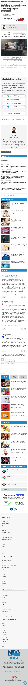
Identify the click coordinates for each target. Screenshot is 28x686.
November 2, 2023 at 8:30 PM (11, 276)
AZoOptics (4, 630)
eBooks (3, 546)
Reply (4, 297)
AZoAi (3, 646)
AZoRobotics (4, 632)
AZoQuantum (5, 639)
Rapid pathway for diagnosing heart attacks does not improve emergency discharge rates (18, 451)
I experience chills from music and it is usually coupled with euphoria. (12, 333)
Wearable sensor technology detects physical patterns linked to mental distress (18, 237)
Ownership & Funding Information (10, 616)
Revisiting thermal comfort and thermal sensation (11, 163)
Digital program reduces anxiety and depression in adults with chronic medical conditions (17, 254)
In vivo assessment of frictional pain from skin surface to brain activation (13, 183)
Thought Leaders (6, 532)
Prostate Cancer (11, 482)
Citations (4, 156)
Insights (4, 535)
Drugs (3, 544)
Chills (3, 273)
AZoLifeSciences (5, 644)
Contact (3, 606)
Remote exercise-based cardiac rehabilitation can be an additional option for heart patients (18, 443)
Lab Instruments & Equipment (9, 565)
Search (3, 597)
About (3, 593)
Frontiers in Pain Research (19, 32)
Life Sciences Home (6, 560)
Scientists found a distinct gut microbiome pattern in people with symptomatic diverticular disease (18, 381)
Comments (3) (4, 123)
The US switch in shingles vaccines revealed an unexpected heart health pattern (18, 390)
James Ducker (15, 27)
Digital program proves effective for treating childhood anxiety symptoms (18, 220)
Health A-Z (4, 528)
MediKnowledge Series (7, 537)
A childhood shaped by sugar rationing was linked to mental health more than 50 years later (17, 414)
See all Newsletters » (6, 489)
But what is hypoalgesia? (7, 301)
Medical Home (5, 521)
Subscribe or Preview (12, 471)
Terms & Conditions (6, 609)
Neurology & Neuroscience (13, 469)
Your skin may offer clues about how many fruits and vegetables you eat (17, 426)
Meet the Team (5, 595)
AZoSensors (4, 634)
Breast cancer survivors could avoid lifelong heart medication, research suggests (18, 435)
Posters (3, 548)
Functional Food (5, 523)
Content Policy (5, 613)
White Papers (5, 530)
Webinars (4, 576)
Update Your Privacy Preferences (13, 671)
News (3, 525)
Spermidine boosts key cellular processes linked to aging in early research (18, 229)
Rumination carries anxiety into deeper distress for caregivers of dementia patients (17, 263)
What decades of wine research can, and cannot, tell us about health (18, 245)
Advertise (4, 604)
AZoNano (4, 625)
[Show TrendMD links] (26, 195)
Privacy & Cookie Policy (7, 611)
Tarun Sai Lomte (14, 137)
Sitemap (4, 602)
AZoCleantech (5, 627)
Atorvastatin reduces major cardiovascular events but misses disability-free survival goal (18, 406)
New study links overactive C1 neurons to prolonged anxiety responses (17, 212)
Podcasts (4, 551)
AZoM (3, 623)
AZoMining (4, 637)
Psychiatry (9, 476)
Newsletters (4, 600)
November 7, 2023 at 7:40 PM (11, 337)
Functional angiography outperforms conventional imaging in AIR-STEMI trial (18, 459)
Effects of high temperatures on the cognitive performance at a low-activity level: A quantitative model (13, 172)
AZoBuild (4, 641)
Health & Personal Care (7, 539)
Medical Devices (5, 541)
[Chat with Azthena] (25, 683)
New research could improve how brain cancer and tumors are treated (18, 203)
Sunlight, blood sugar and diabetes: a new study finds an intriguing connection (18, 398)
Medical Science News (11, 119)
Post (3, 373)
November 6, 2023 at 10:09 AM (11, 304)
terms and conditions (8, 663)
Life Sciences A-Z (6, 567)
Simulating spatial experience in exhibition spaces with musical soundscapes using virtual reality (13, 167)
